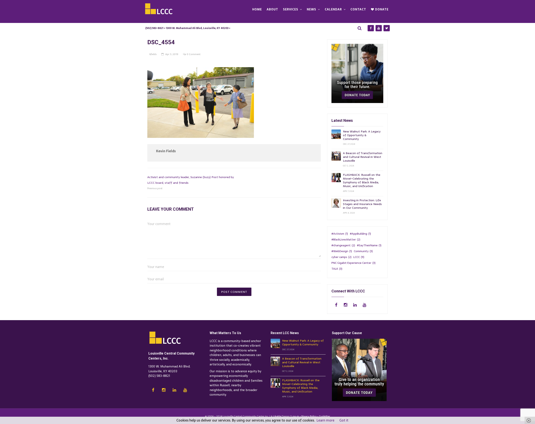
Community (363, 251)
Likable (277, 416)
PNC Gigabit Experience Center (353, 262)
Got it (343, 420)
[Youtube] (379, 28)
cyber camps (341, 257)
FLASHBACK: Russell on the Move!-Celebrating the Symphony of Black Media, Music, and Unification (361, 180)
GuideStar (324, 416)
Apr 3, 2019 (171, 54)
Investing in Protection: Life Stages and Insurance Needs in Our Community (362, 204)
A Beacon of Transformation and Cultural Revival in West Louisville (362, 156)
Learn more (325, 420)
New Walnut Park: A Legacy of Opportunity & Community (362, 135)
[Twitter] (386, 28)
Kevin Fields (166, 151)
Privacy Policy (309, 416)
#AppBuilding (360, 233)
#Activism (339, 233)
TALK (336, 268)
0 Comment (193, 54)
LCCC (358, 257)
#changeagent (343, 245)
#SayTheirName (369, 245)
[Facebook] (371, 28)
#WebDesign (341, 251)
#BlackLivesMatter (345, 239)
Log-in (295, 416)
